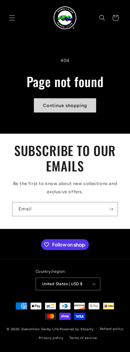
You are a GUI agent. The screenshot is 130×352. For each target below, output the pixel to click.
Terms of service (83, 338)
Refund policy (111, 329)
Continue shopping (65, 105)
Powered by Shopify (77, 329)
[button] (12, 17)
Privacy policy (51, 338)
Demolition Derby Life (40, 329)
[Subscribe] (111, 209)
